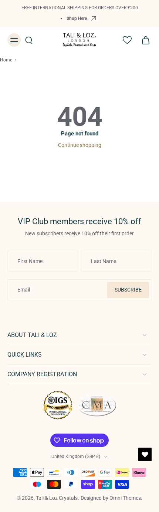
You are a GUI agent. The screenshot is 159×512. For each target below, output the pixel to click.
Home (6, 60)
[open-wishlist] (145, 454)
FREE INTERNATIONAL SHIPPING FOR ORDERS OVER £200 (79, 7)
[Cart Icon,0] (143, 40)
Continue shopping (79, 145)
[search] (29, 40)
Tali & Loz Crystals (57, 498)
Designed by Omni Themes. (111, 498)
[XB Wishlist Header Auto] (127, 40)
